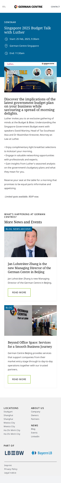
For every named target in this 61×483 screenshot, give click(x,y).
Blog (9, 229)
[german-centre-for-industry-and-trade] (28, 3)
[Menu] (6, 6)
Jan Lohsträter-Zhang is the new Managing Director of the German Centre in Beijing (29, 268)
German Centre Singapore (24, 45)
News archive (22, 229)
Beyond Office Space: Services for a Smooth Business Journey (30, 344)
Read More (19, 292)
